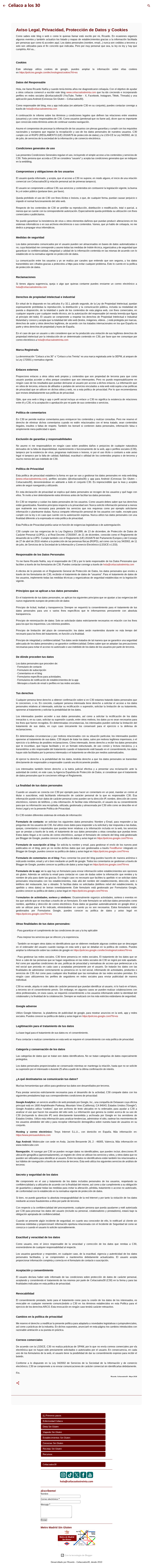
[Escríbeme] (76, 1483)
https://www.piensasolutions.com (33, 1135)
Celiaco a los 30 (24, 5)
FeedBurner (116, 848)
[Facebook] (83, 1477)
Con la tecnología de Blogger (78, 1555)
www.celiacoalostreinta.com (81, 92)
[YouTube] (90, 1477)
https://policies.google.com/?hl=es (115, 838)
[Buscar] (149, 5)
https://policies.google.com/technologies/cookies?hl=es (48, 72)
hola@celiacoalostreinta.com (41, 109)
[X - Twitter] (77, 1477)
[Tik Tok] (70, 1477)
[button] (18, 1383)
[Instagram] (63, 1477)
